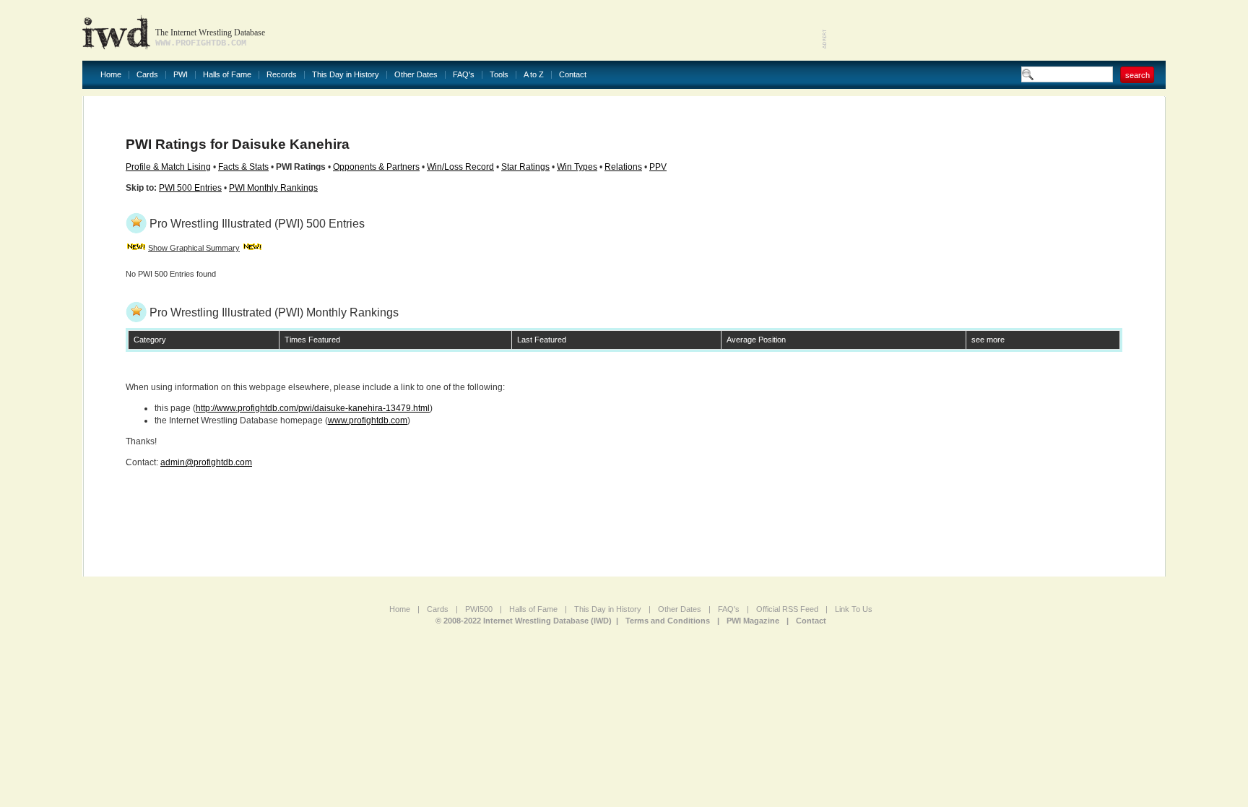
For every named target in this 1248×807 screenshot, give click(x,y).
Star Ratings (525, 167)
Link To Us (853, 609)
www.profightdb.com (367, 420)
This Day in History (345, 75)
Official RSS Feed (787, 609)
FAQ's (463, 75)
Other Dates (416, 75)
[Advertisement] (997, 29)
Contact (572, 75)
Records (281, 75)
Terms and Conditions (667, 620)
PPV (658, 167)
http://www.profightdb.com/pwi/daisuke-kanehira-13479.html (313, 408)
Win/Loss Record (460, 167)
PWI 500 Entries (190, 188)
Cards (147, 75)
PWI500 (479, 609)
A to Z (534, 75)
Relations (623, 167)
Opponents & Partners (376, 167)
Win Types (577, 167)
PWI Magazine (753, 620)
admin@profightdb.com (206, 462)
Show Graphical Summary (194, 247)
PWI (180, 75)
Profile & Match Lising (168, 167)
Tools (499, 75)
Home (110, 75)
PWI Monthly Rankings (273, 188)
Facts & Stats (243, 167)
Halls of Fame (227, 75)
